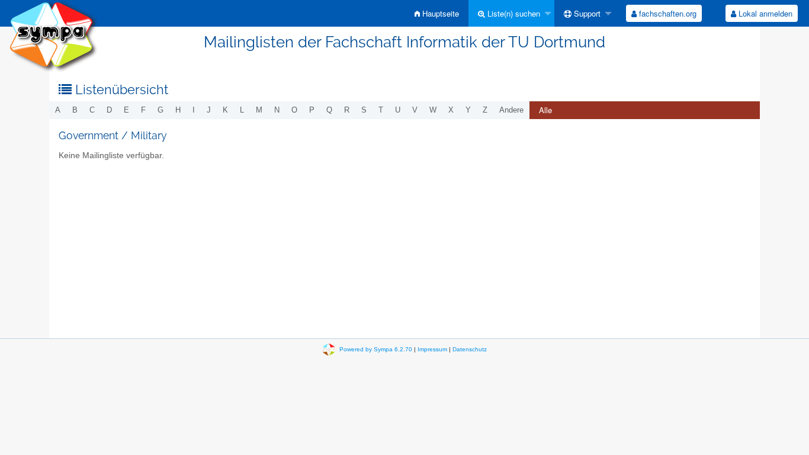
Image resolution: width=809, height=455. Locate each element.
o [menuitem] (294, 109)
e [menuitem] (126, 109)
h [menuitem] (178, 109)
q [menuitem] (329, 109)
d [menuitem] (109, 109)
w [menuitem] (432, 109)
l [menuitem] (242, 109)
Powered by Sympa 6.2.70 (375, 349)
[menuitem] (436, 13)
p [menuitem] (311, 109)
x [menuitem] (451, 109)
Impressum (432, 349)
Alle (545, 110)
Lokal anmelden (764, 13)
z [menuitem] (485, 109)
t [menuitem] (380, 109)
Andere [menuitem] (511, 109)
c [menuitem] (92, 109)
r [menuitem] (346, 109)
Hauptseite (439, 13)
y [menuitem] (468, 109)
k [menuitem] (225, 109)
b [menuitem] (75, 109)
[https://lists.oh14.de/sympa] (53, 35)
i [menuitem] (193, 109)
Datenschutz (469, 349)
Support (586, 13)
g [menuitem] (160, 109)
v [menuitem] (415, 109)
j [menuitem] (209, 109)
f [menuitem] (143, 109)
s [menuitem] (364, 109)
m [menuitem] (259, 109)
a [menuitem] (57, 109)
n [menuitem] (277, 109)
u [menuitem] (397, 109)
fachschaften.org (666, 13)
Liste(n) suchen (512, 13)
